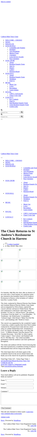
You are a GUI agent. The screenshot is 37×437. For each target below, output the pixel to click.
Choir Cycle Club (15, 95)
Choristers (12, 55)
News (11, 366)
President (12, 49)
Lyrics (11, 86)
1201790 (33, 426)
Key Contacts (13, 99)
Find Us (12, 81)
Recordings (13, 88)
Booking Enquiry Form (17, 64)
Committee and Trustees (17, 48)
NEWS (7, 42)
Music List (12, 84)
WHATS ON (9, 44)
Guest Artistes (13, 90)
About (11, 62)
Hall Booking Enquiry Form (18, 103)
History (11, 68)
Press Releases (18, 366)
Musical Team (14, 53)
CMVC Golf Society (16, 94)
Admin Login (5, 417)
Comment (4, 391)
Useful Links (13, 106)
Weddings (12, 79)
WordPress (17, 420)
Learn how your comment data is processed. (17, 412)
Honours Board (14, 71)
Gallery (11, 70)
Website (3, 388)
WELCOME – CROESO (13, 40)
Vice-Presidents (14, 51)
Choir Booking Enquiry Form (19, 105)
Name (3, 380)
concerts (7, 366)
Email (3, 384)
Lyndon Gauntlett (13, 244)
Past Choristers (14, 59)
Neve (2, 420)
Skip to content (6, 2)
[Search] (1, 110)
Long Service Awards (16, 57)
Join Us (11, 66)
